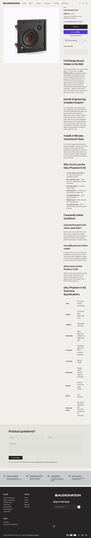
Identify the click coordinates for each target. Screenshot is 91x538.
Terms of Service (50, 462)
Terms (26, 498)
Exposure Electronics (9, 498)
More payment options (75, 35)
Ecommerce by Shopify (33, 535)
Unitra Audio (6, 511)
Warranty (26, 507)
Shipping (26, 504)
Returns (26, 502)
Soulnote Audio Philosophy (10, 524)
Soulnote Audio (7, 507)
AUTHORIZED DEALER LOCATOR (74, 21)
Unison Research (7, 509)
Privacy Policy (39, 462)
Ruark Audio (6, 504)
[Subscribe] (78, 507)
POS (23, 535)
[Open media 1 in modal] (31, 35)
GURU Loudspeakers (9, 500)
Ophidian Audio (7, 502)
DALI (65, 7)
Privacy (26, 500)
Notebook (6, 522)
